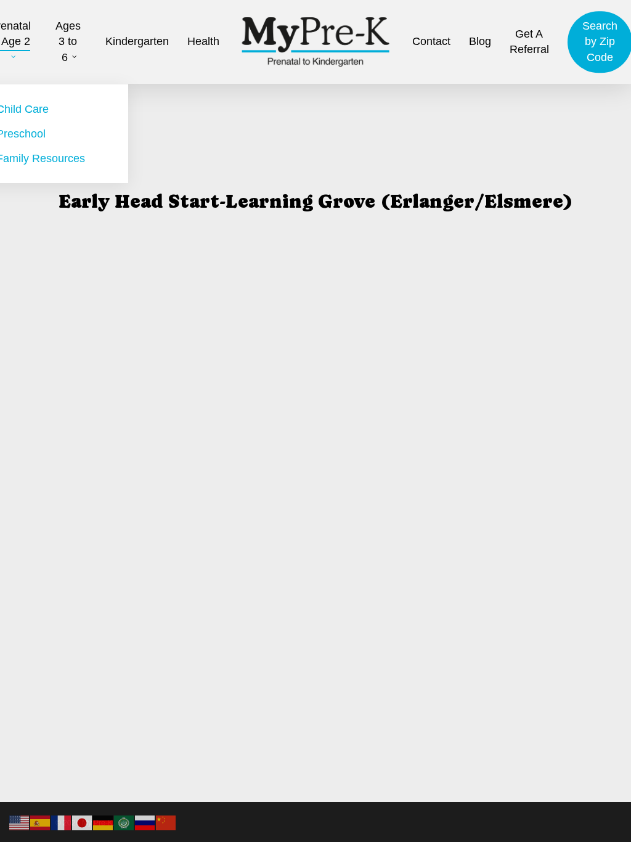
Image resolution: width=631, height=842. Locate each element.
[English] (19, 822)
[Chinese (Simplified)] (166, 822)
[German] (103, 822)
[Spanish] (40, 822)
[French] (61, 822)
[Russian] (145, 822)
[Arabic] (124, 822)
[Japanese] (82, 822)
